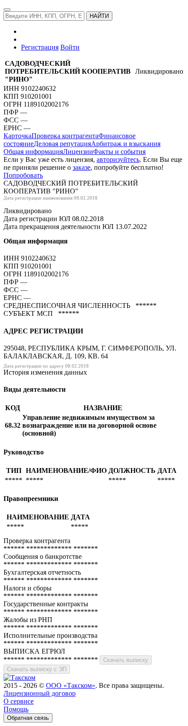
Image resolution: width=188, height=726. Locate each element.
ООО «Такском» (70, 685)
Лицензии (78, 151)
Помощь (15, 709)
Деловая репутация (62, 143)
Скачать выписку (125, 660)
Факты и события (119, 151)
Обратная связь (28, 718)
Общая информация (33, 151)
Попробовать (23, 175)
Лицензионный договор (39, 693)
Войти (70, 47)
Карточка (17, 135)
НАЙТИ (99, 16)
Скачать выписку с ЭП (36, 669)
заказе (82, 167)
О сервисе (18, 701)
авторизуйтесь (118, 159)
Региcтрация (40, 47)
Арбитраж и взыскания (125, 143)
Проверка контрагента (64, 135)
